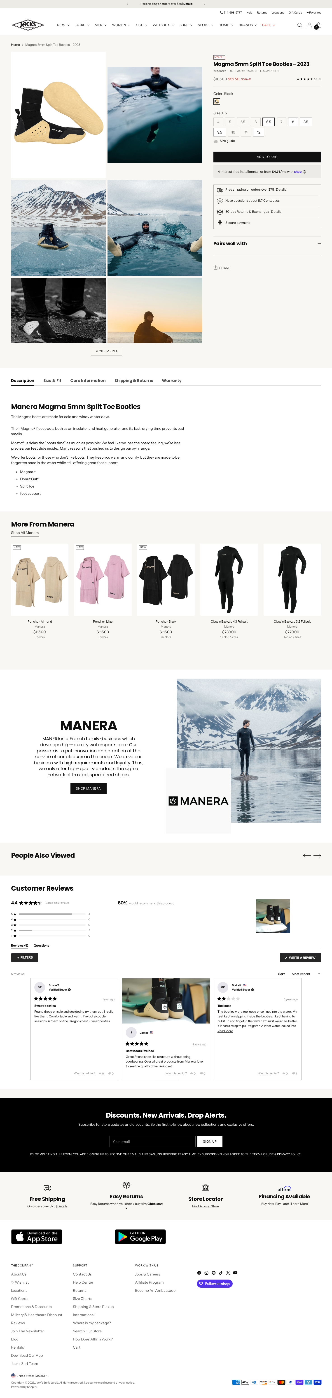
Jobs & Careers (147, 1274)
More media (107, 351)
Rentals (17, 1347)
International (84, 1315)
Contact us (271, 201)
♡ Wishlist (20, 1282)
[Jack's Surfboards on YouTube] (235, 1273)
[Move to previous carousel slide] (307, 856)
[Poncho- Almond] (40, 579)
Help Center (83, 1282)
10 (233, 132)
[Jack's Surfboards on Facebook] (199, 1273)
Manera (220, 71)
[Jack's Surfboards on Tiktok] (221, 1273)
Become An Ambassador (156, 1290)
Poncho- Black (166, 621)
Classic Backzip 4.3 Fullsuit (229, 621)
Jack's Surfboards (46, 1382)
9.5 (219, 132)
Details (281, 189)
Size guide (227, 141)
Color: (223, 93)
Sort (281, 974)
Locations (19, 1290)
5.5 (243, 122)
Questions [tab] (41, 946)
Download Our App (27, 1355)
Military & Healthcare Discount (36, 1315)
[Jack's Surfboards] (28, 25)
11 (246, 132)
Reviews (18, 1323)
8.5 (306, 122)
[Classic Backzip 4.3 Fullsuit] (229, 579)
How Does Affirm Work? (93, 1339)
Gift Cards (19, 1298)
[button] (50, 914)
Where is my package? (92, 1323)
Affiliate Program (149, 1282)
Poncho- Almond (40, 621)
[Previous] (128, 4)
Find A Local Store (205, 1206)
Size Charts (82, 1298)
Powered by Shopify (24, 1387)
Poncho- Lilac (102, 621)
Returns (79, 1290)
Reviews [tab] (19, 946)
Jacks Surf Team (24, 1363)
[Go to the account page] (309, 25)
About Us (18, 1274)
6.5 (268, 122)
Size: (220, 113)
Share (225, 268)
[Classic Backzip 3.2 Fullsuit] (292, 579)
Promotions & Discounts (31, 1306)
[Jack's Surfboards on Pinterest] (214, 1273)
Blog (15, 1339)
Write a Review (304, 958)
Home (15, 45)
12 (258, 132)
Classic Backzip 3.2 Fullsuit (292, 621)
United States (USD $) (30, 1375)
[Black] (216, 101)
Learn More (299, 1204)
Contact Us (82, 1274)
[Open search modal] (299, 25)
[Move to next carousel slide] (317, 855)
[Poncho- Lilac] (103, 579)
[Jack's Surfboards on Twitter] (228, 1273)
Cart (76, 1347)
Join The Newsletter (27, 1331)
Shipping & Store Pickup (93, 1306)
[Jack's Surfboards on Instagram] (207, 1273)
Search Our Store (87, 1331)
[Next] (205, 4)
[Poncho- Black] (166, 579)
